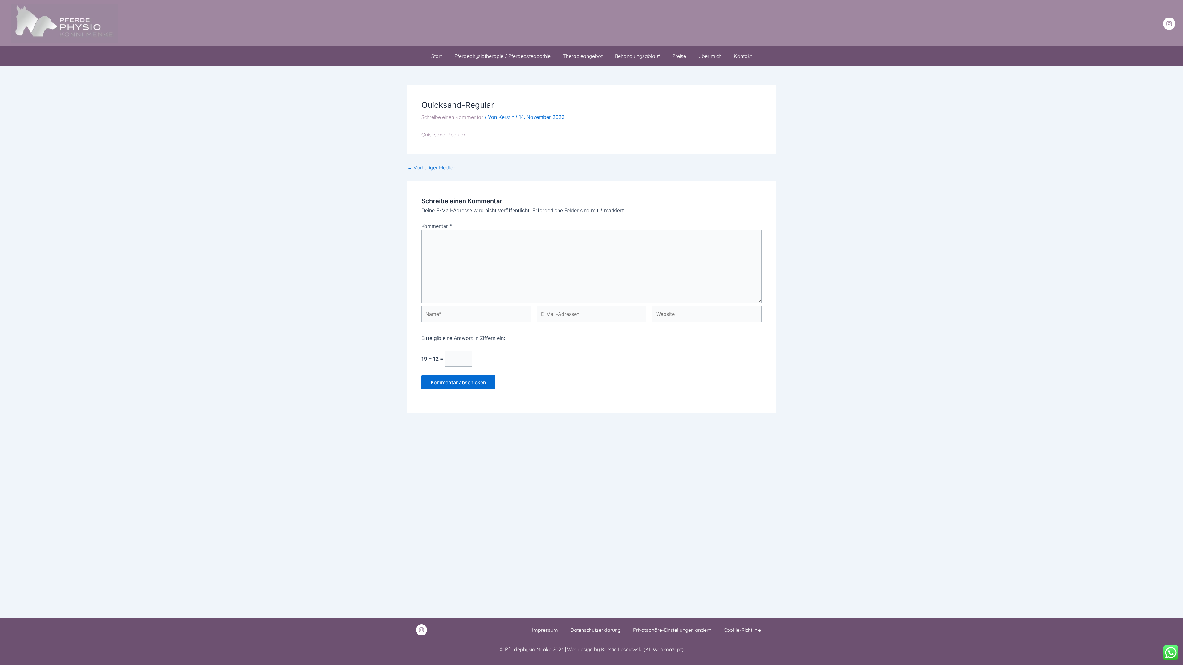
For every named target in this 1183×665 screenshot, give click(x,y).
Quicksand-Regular (443, 134)
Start (436, 56)
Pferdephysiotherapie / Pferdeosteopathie (502, 56)
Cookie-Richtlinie (742, 630)
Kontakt (743, 56)
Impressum (545, 630)
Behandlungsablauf (637, 56)
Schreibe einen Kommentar (452, 117)
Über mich (710, 56)
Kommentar (436, 226)
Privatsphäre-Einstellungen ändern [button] (672, 630)
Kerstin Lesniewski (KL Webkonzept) (642, 649)
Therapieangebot (583, 56)
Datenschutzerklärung (595, 630)
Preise (679, 56)
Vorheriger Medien (431, 167)
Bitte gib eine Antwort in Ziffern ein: (463, 338)
